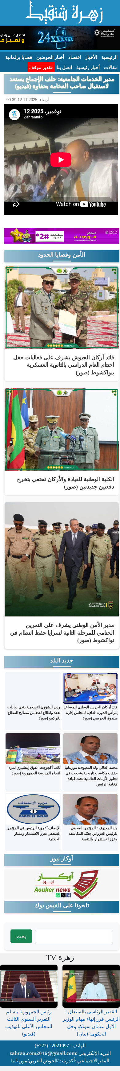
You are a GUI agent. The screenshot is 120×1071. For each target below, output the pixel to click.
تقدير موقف (40, 67)
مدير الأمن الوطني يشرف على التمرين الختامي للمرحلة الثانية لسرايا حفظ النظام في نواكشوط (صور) (62, 632)
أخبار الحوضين (50, 57)
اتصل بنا (64, 67)
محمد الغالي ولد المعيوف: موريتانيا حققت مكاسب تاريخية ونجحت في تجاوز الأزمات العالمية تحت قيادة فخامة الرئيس (91, 775)
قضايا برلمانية (19, 57)
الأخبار (91, 57)
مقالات (111, 67)
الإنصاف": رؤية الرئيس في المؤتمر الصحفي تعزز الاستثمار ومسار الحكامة (33, 833)
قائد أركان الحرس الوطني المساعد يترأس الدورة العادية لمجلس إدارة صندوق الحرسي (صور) (91, 712)
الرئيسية (110, 57)
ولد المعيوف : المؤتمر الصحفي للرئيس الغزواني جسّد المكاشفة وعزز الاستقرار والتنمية (93, 833)
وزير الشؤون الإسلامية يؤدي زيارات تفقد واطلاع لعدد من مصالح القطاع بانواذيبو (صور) (33, 712)
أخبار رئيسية (88, 67)
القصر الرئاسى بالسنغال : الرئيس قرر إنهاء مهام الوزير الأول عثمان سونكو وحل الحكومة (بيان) (91, 1022)
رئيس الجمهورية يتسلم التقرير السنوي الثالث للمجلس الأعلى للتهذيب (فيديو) (28, 1022)
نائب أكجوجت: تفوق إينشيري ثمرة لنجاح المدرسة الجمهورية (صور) (34, 770)
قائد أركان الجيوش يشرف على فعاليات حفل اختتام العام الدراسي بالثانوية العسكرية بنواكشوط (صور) (63, 365)
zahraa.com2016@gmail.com (43, 1053)
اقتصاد (74, 57)
